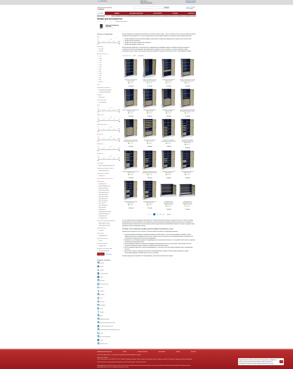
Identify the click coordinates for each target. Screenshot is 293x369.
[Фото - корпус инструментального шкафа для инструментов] (149, 68)
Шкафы (108, 15)
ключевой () (102, 102)
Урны (168, 15)
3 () (100, 71)
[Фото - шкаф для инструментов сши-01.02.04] (168, 68)
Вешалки (192, 15)
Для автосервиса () (104, 186)
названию (141, 55)
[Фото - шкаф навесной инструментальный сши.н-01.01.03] (187, 190)
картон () (102, 97)
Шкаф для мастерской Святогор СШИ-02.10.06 (131, 172)
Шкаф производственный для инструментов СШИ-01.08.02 (187, 110)
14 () (100, 64)
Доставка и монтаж (136, 13)
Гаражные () (102, 183)
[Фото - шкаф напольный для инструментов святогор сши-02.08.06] (187, 128)
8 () (100, 79)
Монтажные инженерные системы (107, 322)
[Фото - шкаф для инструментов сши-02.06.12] (187, 160)
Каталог (101, 13)
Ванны (101, 315)
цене (134, 55)
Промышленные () (104, 213)
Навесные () (102, 209)
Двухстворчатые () (104, 223)
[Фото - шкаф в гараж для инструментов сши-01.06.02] (130, 98)
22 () (100, 240)
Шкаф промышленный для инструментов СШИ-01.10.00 (131, 140)
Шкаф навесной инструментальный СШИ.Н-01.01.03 (187, 203)
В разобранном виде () (105, 90)
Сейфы (133, 15)
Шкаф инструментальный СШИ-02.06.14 (130, 202)
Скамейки (161, 15)
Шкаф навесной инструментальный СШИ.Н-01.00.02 (168, 203)
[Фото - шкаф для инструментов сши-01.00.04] (130, 68)
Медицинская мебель (104, 319)
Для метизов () (103, 194)
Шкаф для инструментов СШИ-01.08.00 (168, 110)
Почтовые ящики (124, 15)
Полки (101, 308)
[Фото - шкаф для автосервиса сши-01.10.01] (149, 128)
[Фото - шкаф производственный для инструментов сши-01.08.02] (187, 98)
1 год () (101, 230)
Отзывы (175, 13)
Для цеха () (102, 207)
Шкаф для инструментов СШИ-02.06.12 (187, 172)
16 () (100, 67)
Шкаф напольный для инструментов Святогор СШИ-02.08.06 (187, 141)
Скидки (116, 13)
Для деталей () (103, 188)
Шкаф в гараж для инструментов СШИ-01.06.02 (130, 110)
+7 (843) (102, 1)
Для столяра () (103, 205)
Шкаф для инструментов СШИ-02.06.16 (149, 202)
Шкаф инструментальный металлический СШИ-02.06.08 (149, 172)
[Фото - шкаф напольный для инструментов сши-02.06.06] (168, 128)
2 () (100, 69)
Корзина (188, 7)
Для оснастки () (103, 196)
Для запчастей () (104, 190)
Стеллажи (140, 15)
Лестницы (175, 15)
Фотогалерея (157, 13)
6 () (100, 77)
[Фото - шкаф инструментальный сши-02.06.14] (130, 190)
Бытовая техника (104, 343)
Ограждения (184, 15)
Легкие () (102, 175)
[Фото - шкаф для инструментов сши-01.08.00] (168, 98)
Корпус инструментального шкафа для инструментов (150, 80)
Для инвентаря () (104, 192)
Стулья (101, 333)
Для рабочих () (103, 198)
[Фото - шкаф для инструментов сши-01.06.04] (149, 98)
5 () (100, 75)
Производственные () (105, 211)
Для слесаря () (103, 201)
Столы (147, 15)
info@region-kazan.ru (191, 2)
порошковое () (103, 235)
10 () (100, 58)
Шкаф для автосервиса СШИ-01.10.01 (150, 140)
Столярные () (103, 218)
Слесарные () (103, 216)
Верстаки (101, 15)
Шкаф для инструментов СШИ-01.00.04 (131, 80)
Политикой (270, 363)
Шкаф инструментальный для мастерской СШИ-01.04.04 (187, 80)
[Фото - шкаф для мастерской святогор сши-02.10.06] (130, 160)
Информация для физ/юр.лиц (104, 351)
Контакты (191, 13)
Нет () (101, 51)
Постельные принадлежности (106, 326)
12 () (100, 62)
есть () (101, 49)
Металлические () (104, 170)
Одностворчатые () (104, 225)
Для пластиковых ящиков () (106, 165)
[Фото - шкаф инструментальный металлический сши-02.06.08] (149, 160)
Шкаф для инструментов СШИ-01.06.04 (149, 110)
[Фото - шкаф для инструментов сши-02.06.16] (149, 190)
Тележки (154, 15)
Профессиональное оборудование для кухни (110, 329)
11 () (100, 60)
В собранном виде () (105, 92)
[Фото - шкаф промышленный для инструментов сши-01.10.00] (130, 128)
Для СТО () (102, 203)
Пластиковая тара (104, 284)
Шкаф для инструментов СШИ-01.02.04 (168, 80)
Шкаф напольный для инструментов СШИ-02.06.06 (168, 140)
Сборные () (102, 245)
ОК (281, 361)
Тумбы (101, 340)
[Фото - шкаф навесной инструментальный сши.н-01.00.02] (168, 190)
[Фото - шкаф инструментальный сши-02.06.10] (168, 160)
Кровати (115, 15)
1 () (100, 56)
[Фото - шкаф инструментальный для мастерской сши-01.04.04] (187, 68)
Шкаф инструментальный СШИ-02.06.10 (168, 172)
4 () (100, 73)
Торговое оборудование (105, 336)
